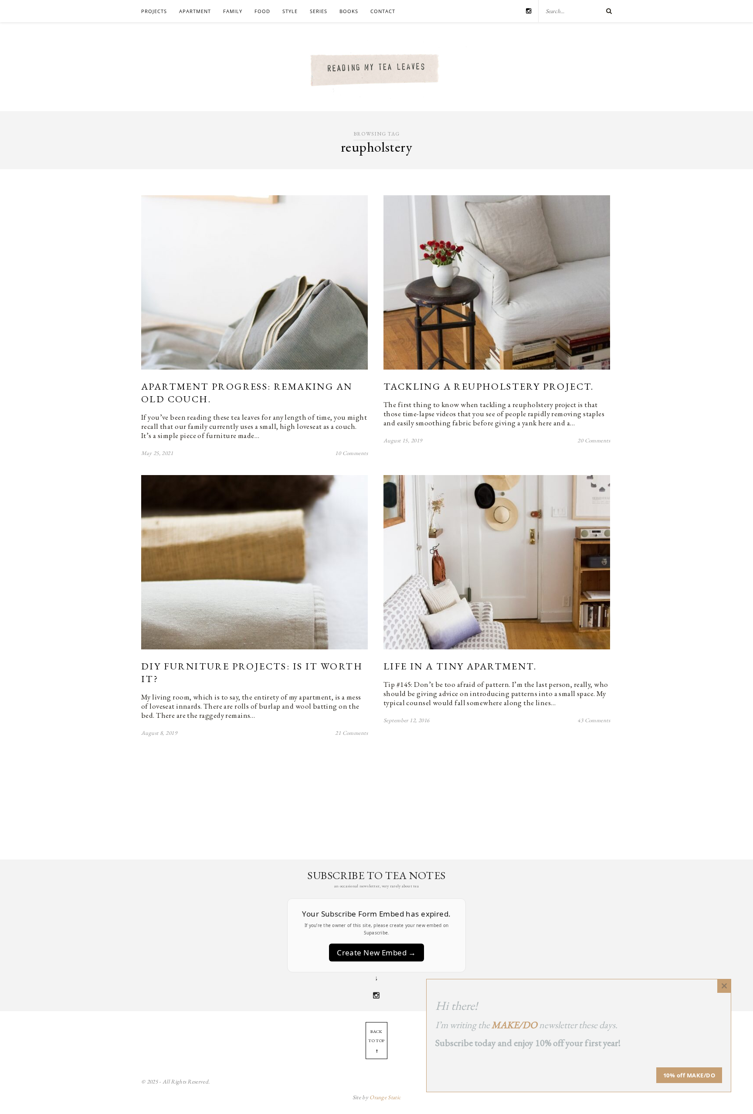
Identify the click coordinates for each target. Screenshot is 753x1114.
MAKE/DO (514, 1025)
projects (154, 11)
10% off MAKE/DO (689, 1075)
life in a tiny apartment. (459, 666)
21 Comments (351, 733)
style (290, 11)
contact (382, 11)
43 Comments (593, 720)
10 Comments (351, 453)
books (348, 11)
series (318, 11)
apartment (195, 11)
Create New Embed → (376, 953)
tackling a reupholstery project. (488, 386)
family (232, 11)
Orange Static (385, 1097)
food (262, 11)
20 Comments (593, 440)
